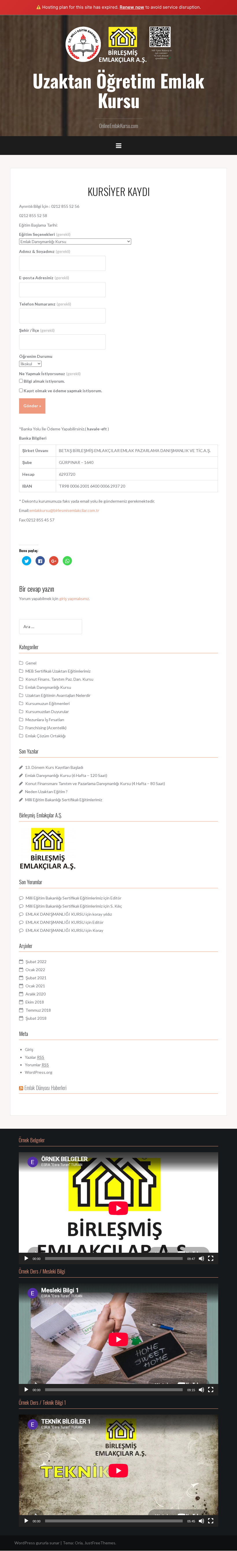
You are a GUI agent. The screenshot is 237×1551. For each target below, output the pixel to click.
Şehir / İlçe (37, 330)
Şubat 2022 (36, 961)
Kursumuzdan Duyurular (47, 711)
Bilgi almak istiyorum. (44, 381)
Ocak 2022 (35, 969)
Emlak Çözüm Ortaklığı (45, 735)
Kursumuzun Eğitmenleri (47, 703)
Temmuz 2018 (38, 1010)
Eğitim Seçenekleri (45, 234)
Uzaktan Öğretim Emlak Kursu (118, 90)
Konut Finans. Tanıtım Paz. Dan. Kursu (59, 679)
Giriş (29, 1049)
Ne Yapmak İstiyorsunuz (50, 373)
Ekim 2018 (34, 1002)
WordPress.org (38, 1072)
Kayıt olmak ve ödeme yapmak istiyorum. (62, 390)
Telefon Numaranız (45, 303)
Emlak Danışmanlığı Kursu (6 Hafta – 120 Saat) (66, 775)
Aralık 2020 (35, 993)
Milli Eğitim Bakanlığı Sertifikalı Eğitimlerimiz (63, 799)
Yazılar (34, 1057)
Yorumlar (37, 1064)
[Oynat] (26, 1258)
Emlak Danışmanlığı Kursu (48, 687)
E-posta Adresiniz (44, 277)
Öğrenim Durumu (35, 356)
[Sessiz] (201, 1258)
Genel (30, 662)
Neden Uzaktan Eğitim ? (46, 791)
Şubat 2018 (36, 1018)
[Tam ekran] (211, 1258)
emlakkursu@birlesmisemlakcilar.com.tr (64, 510)
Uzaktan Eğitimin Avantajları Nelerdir (57, 695)
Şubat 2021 (36, 977)
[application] (118, 1208)
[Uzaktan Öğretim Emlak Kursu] (118, 43)
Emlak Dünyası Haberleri (45, 1087)
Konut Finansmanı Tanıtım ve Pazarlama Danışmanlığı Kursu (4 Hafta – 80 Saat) (95, 783)
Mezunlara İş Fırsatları (44, 719)
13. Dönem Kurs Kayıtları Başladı (54, 767)
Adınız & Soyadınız (44, 251)
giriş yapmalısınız (74, 598)
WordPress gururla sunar (37, 1542)
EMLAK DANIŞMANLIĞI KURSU (55, 914)
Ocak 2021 (35, 985)
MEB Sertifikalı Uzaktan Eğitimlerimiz (57, 671)
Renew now (132, 7)
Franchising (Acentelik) (45, 727)
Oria (79, 1542)
